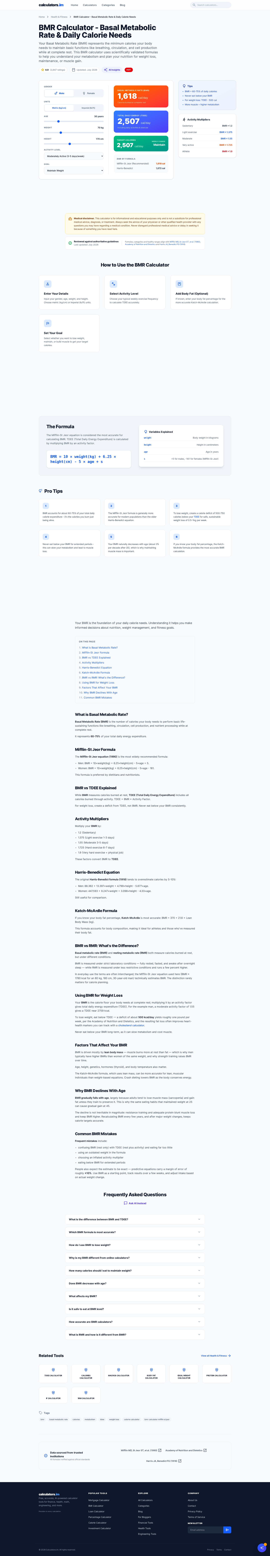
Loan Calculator (96, 1511)
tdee (102, 1419)
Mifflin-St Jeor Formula (95, 652)
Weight (48, 127)
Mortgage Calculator (98, 1500)
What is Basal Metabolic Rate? (100, 647)
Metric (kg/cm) (59, 108)
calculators (49, 1494)
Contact (192, 1505)
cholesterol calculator (131, 1025)
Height (48, 139)
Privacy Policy (195, 1511)
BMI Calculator (95, 1505)
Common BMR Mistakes (98, 697)
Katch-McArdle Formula (96, 672)
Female (88, 93)
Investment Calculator (99, 1528)
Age (46, 116)
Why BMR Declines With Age (100, 692)
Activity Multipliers (93, 662)
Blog (122, 5)
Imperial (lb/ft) (88, 108)
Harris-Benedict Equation (97, 667)
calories (76, 1419)
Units (47, 101)
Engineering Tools (147, 1534)
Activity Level (52, 150)
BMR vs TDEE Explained (96, 657)
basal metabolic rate (58, 1419)
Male (59, 93)
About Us (192, 1500)
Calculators (90, 5)
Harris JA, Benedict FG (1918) (172, 244)
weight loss (114, 1419)
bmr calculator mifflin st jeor (157, 1419)
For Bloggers (144, 1517)
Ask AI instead (135, 1203)
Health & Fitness (59, 16)
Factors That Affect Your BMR (100, 687)
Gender (48, 86)
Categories (108, 5)
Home (74, 5)
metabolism (90, 1419)
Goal (47, 164)
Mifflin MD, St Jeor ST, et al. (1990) (185, 242)
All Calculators (145, 1500)
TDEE (196, 516)
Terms (219, 1550)
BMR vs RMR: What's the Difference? (103, 677)
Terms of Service (196, 1517)
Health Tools (144, 1528)
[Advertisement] (201, 45)
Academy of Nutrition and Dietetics (140, 244)
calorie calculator (132, 1419)
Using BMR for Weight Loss (98, 682)
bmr (42, 1419)
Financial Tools (145, 1522)
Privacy (210, 1550)
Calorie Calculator (97, 1522)
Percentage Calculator (99, 1517)
